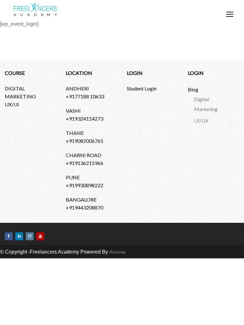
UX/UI (12, 131)
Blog (193, 116)
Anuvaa (117, 278)
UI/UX (201, 147)
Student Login (142, 115)
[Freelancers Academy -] (35, 13)
